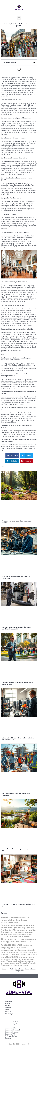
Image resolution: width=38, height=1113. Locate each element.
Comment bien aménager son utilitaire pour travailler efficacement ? (17, 628)
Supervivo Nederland (12, 1030)
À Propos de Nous (11, 1036)
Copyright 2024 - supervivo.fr (19, 1044)
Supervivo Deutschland (13, 1022)
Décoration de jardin (6, 936)
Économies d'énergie (7, 965)
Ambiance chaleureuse (23, 923)
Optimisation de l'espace (17, 954)
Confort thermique (18, 932)
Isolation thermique (7, 952)
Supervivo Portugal (11, 1032)
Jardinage (15, 952)
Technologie (9, 1014)
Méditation (5, 954)
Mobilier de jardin (32, 952)
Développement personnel (13, 941)
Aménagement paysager (18, 927)
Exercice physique (29, 942)
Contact (8, 1038)
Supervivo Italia (10, 1028)
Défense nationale (30, 939)
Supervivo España (11, 1024)
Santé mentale (12, 956)
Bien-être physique (26, 930)
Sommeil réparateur (27, 957)
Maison (7, 1004)
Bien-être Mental (11, 930)
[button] (19, 18)
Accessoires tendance (23, 917)
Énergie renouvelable (21, 965)
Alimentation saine (9, 922)
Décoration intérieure (12, 939)
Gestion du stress (11, 944)
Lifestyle (8, 1008)
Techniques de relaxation (19, 959)
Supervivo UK (10, 1034)
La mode (5, 969)
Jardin (7, 1006)
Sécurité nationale (5, 959)
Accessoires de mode (9, 917)
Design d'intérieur (26, 934)
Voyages (8, 1012)
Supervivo (8, 1001)
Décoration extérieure (21, 936)
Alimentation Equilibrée (14, 919)
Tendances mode (27, 961)
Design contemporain (14, 934)
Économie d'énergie (27, 963)
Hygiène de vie (12, 948)
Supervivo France (11, 1026)
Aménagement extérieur (13, 925)
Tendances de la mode (14, 961)
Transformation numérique (10, 963)
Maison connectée (23, 952)
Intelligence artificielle (24, 950)
